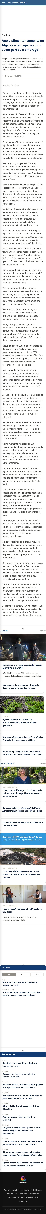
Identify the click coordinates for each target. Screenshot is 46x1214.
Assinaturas (23, 1201)
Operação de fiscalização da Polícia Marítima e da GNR (22, 666)
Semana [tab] (23, 974)
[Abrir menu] (3, 2)
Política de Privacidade (29, 1197)
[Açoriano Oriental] (23, 1185)
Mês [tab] (37, 974)
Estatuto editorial (25, 1190)
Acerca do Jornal (10, 1190)
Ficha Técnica (34, 1194)
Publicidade (37, 1190)
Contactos (23, 1194)
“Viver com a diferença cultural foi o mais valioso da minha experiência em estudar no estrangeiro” (22, 793)
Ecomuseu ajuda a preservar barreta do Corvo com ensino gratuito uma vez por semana (21, 874)
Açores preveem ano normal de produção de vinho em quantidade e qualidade (19, 722)
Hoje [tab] (9, 974)
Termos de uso (13, 1197)
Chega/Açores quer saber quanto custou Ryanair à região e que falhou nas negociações (21, 1130)
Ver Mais (43, 631)
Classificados (12, 1194)
